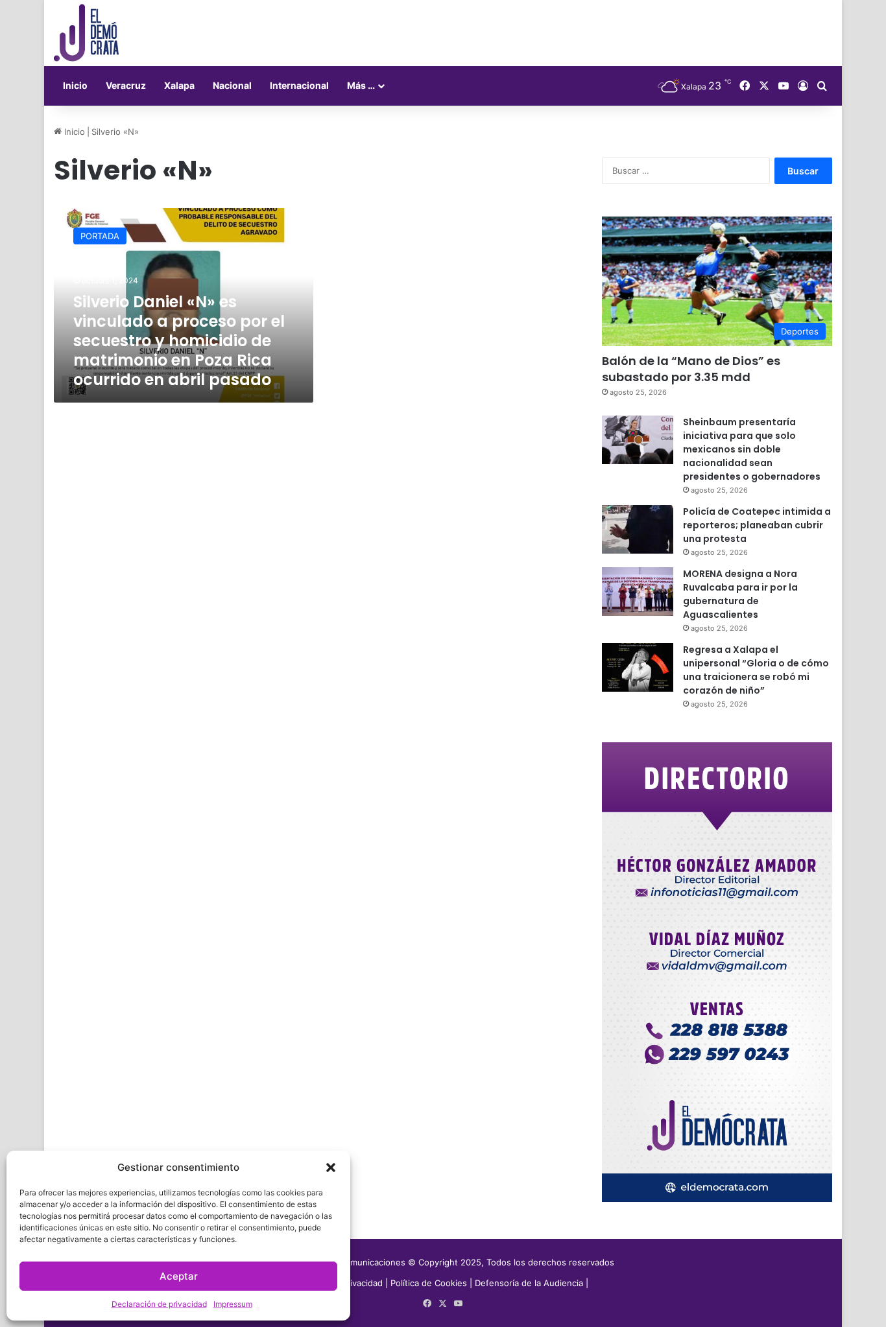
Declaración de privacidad (159, 1304)
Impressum (232, 1304)
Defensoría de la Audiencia (529, 1283)
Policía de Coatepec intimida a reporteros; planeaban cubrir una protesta (757, 525)
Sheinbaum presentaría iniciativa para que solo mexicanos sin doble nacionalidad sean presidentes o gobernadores (751, 449)
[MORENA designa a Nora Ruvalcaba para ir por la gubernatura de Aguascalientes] (637, 591)
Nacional (232, 85)
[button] (330, 1167)
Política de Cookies (428, 1283)
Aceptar (179, 1276)
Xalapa (179, 85)
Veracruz (126, 85)
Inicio (75, 85)
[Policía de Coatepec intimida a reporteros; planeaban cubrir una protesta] (637, 529)
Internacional (299, 85)
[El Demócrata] (86, 33)
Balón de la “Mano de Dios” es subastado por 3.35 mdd (691, 369)
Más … (361, 85)
